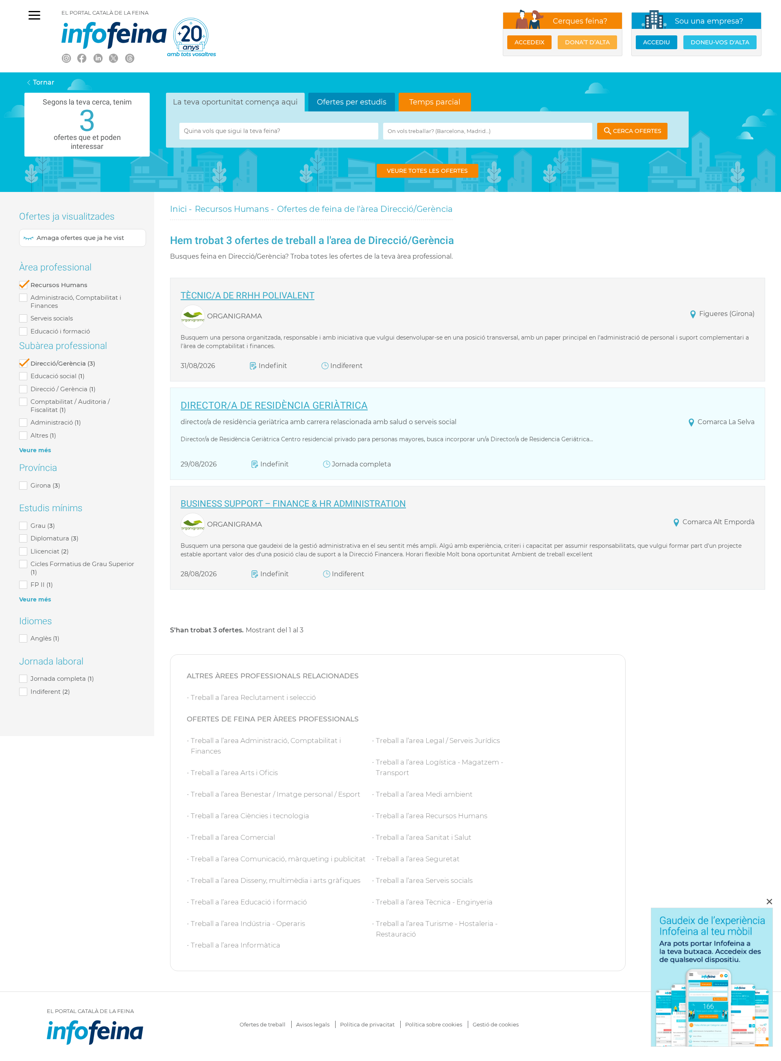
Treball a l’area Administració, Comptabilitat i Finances (266, 745)
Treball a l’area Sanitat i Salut (423, 837)
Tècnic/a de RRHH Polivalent (247, 295)
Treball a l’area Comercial (233, 837)
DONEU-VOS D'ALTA (720, 42)
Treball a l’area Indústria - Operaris (248, 923)
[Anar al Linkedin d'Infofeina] (97, 57)
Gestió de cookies (496, 1024)
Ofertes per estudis (351, 102)
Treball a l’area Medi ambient (424, 794)
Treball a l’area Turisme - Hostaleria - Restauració (436, 928)
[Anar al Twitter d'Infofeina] (113, 57)
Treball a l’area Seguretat (418, 859)
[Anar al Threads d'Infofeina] (129, 57)
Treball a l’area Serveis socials (424, 880)
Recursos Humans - (234, 209)
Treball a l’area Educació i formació (249, 902)
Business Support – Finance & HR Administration (293, 504)
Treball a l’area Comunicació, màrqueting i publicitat (278, 859)
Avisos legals (312, 1024)
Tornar (44, 82)
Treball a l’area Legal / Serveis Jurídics (438, 740)
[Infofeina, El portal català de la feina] (114, 35)
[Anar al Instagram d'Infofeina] (65, 57)
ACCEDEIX (529, 42)
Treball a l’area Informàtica (235, 945)
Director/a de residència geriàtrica (274, 406)
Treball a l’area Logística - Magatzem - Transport (439, 767)
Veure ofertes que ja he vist (82, 238)
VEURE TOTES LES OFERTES (427, 170)
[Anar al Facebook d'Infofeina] (81, 57)
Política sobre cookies (433, 1024)
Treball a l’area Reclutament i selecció (253, 697)
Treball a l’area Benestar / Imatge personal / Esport (275, 794)
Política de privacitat (367, 1024)
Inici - (181, 209)
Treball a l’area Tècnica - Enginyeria (434, 902)
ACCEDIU (656, 42)
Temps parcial (434, 102)
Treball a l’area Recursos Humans (431, 816)
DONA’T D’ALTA (587, 42)
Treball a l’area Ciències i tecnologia (250, 816)
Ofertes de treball (263, 1024)
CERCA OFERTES (637, 131)
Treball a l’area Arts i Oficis (234, 773)
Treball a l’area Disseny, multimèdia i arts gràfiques (275, 880)
